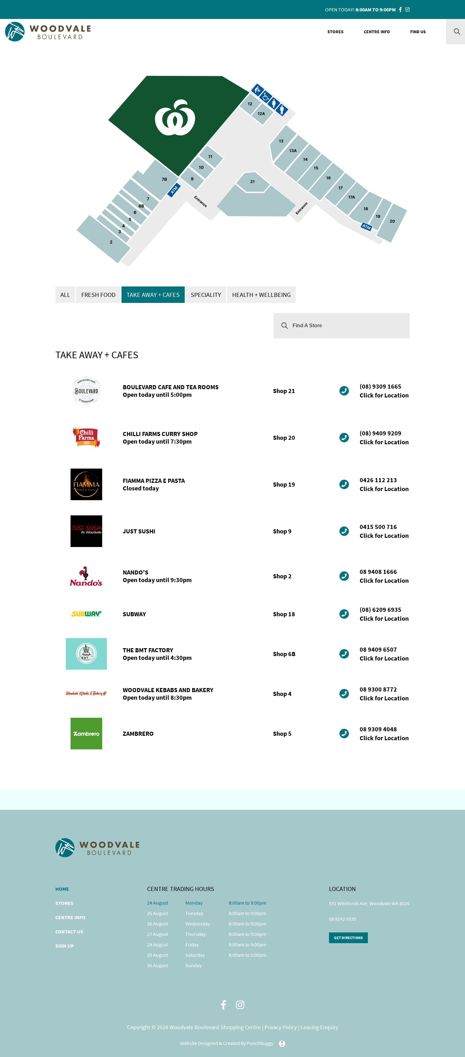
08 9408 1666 (378, 571)
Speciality (206, 294)
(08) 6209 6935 (380, 609)
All (65, 294)
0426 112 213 (378, 480)
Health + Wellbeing (261, 294)
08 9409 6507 (378, 649)
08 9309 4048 (378, 729)
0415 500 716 (378, 527)
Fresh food (98, 294)
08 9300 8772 (378, 689)
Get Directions (348, 937)
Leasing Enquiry (319, 1027)
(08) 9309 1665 (380, 386)
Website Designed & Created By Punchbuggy (227, 1043)
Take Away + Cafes (153, 294)
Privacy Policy (281, 1027)
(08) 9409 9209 (380, 433)
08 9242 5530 (342, 919)
